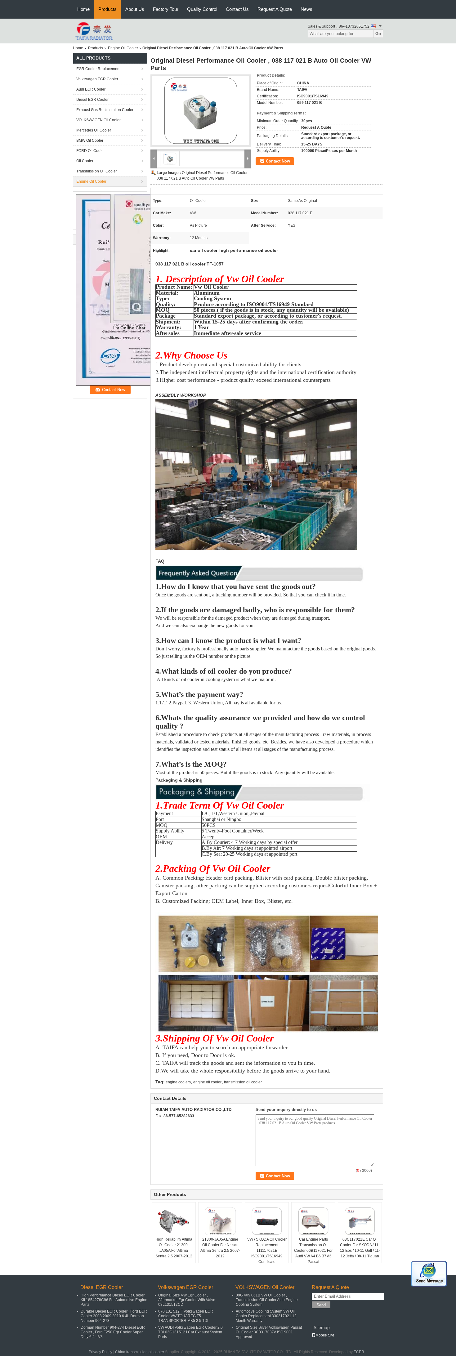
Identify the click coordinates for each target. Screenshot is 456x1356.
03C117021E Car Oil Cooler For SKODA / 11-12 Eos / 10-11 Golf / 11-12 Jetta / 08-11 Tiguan (360, 1247)
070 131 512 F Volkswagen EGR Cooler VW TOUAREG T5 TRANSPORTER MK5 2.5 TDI (185, 1316)
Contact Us (237, 9)
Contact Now (278, 161)
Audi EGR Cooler (90, 89)
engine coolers (178, 1082)
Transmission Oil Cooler (96, 171)
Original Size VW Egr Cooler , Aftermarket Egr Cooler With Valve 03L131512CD (186, 1300)
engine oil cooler (207, 1082)
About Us (134, 9)
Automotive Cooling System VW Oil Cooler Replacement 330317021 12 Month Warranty (266, 1316)
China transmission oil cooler (139, 1352)
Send (321, 1305)
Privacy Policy (100, 1352)
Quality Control (202, 9)
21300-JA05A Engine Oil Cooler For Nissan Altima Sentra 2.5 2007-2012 (220, 1247)
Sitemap (322, 1327)
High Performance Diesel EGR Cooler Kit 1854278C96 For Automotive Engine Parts (114, 1300)
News (306, 9)
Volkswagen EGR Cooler (97, 79)
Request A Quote (274, 9)
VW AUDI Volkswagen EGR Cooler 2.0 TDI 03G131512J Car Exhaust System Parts (190, 1332)
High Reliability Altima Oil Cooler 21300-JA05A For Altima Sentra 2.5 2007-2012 (173, 1247)
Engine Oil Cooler (123, 48)
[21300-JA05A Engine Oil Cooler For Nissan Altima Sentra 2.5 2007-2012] (220, 1221)
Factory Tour (165, 9)
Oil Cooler (84, 161)
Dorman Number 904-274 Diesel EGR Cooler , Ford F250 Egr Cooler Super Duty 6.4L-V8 (113, 1332)
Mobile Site (324, 1335)
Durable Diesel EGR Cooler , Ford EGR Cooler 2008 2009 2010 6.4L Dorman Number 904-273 (114, 1316)
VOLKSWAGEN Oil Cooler (98, 120)
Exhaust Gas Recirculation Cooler (104, 110)
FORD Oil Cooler (90, 151)
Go (378, 33)
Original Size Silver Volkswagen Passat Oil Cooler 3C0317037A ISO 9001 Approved (269, 1332)
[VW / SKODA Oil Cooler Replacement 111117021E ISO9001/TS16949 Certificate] (266, 1221)
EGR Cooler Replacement (98, 69)
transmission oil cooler (243, 1082)
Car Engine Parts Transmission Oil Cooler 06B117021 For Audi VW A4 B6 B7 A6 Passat (313, 1250)
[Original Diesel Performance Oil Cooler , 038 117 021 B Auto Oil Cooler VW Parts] (200, 110)
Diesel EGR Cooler (92, 99)
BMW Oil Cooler (89, 140)
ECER (359, 1352)
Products (107, 9)
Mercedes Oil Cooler (93, 130)
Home (83, 9)
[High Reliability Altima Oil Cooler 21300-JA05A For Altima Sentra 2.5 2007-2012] (173, 1221)
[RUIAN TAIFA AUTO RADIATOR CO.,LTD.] (94, 31)
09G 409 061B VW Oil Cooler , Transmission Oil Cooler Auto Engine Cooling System (267, 1300)
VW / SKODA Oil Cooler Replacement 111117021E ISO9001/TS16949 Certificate (267, 1250)
